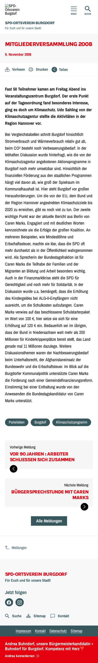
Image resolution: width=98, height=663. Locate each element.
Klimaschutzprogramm (71, 422)
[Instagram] (19, 602)
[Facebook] (9, 602)
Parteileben (16, 422)
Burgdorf (40, 422)
